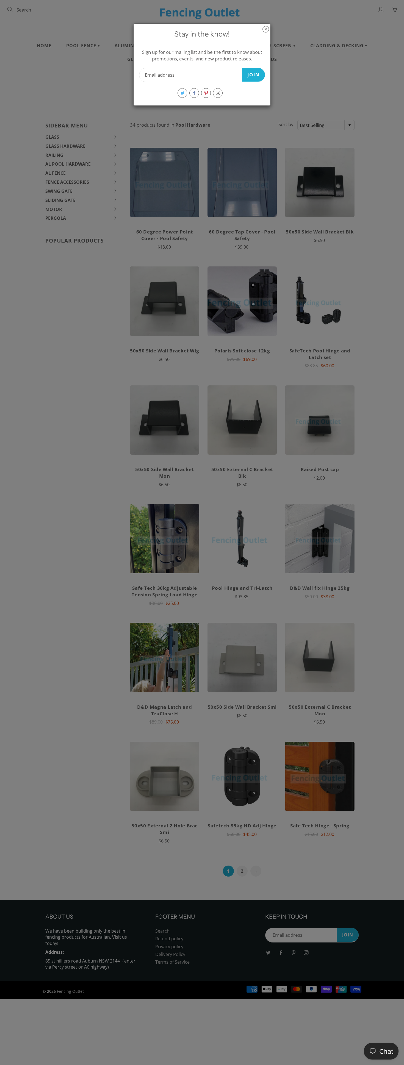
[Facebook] (194, 93)
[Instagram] (218, 93)
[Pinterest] (206, 93)
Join (253, 74)
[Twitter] (182, 93)
